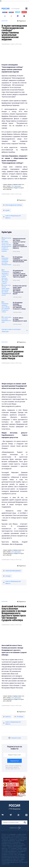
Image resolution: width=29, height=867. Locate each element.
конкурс (8, 576)
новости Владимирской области (13, 217)
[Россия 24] (11, 12)
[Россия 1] (4, 12)
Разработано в (14, 828)
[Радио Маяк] (24, 13)
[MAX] (18, 15)
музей (7, 210)
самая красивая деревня (13, 571)
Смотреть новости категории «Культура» (11, 330)
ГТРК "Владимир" (16, 186)
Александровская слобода (13, 205)
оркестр (7, 716)
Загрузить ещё (16, 738)
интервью (20, 716)
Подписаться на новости (14, 748)
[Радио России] (17, 12)
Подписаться (14, 761)
